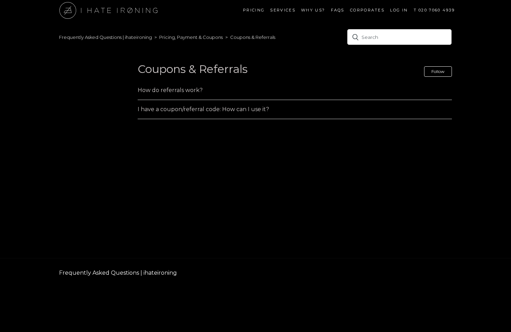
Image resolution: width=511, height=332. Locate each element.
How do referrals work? (170, 90)
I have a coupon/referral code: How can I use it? (203, 109)
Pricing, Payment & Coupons (191, 37)
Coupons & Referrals (252, 37)
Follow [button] (438, 71)
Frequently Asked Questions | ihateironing (105, 37)
